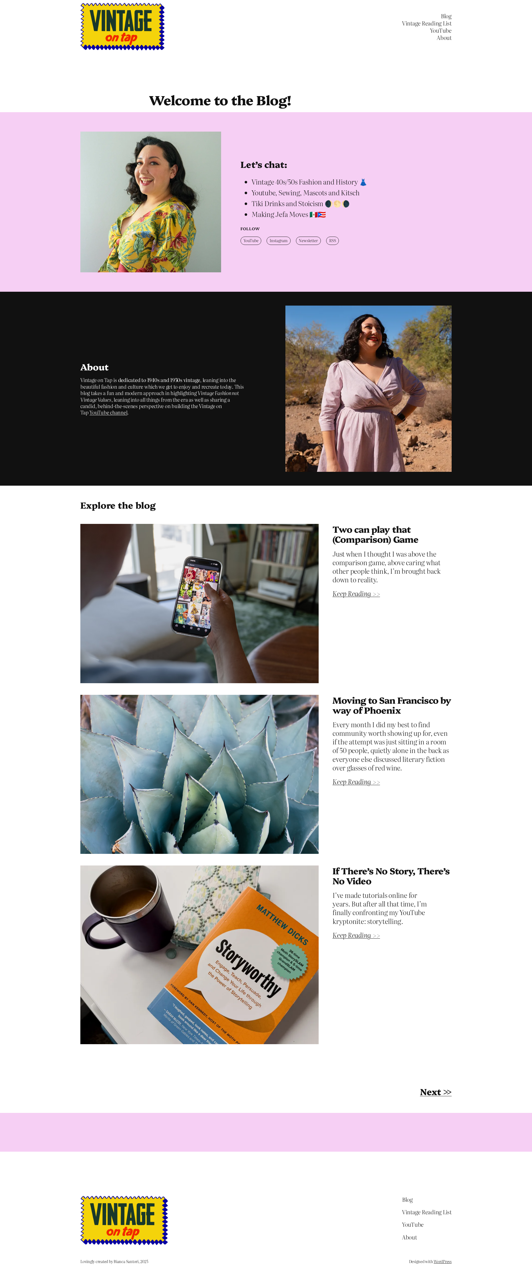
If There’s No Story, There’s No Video (391, 875)
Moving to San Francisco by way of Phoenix (391, 705)
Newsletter (308, 240)
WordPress (443, 1261)
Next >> (436, 1091)
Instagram (279, 240)
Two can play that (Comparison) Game (375, 534)
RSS (332, 240)
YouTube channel (108, 412)
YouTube (251, 240)
